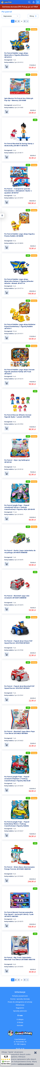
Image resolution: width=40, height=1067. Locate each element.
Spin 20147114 (18, 288)
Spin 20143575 (18, 921)
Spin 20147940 (18, 650)
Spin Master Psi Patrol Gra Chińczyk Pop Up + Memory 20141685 (18, 99)
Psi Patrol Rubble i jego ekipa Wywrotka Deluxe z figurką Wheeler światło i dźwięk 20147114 (18, 281)
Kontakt (20, 1025)
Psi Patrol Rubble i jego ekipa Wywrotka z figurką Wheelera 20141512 (16, 55)
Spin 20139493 (18, 876)
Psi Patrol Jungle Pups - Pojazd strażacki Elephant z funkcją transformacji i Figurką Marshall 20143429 (17, 780)
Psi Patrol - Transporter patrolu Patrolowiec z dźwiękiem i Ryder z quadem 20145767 (18, 191)
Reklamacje (20, 1005)
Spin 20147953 (18, 424)
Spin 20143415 (18, 514)
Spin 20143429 (18, 786)
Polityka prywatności (20, 996)
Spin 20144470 (18, 560)
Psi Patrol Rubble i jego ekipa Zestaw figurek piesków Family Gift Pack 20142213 (19, 372)
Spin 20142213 (18, 379)
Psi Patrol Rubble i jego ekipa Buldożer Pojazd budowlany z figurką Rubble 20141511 (20, 326)
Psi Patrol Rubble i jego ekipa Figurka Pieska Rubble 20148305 (19, 235)
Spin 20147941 (18, 695)
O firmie (20, 1022)
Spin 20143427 (18, 831)
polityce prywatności (26, 1064)
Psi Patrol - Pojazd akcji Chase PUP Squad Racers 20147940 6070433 (18, 642)
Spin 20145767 (18, 198)
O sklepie (20, 1019)
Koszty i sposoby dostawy (20, 999)
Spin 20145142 (18, 469)
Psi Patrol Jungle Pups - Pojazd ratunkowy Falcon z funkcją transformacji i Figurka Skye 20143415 (19, 507)
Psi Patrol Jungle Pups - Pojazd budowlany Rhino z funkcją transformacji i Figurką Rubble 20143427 (16, 825)
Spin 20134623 (18, 740)
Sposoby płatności (20, 1011)
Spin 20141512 (18, 62)
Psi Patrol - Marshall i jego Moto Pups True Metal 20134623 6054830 (19, 732)
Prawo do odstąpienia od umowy (20, 1002)
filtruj (32, 16)
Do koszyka (6, 66)
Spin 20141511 (18, 333)
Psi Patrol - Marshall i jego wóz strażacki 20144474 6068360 (16, 597)
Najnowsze (8, 16)
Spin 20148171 (18, 153)
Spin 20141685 (18, 107)
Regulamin (20, 1008)
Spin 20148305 (18, 243)
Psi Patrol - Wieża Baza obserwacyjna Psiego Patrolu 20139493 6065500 (19, 868)
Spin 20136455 (18, 967)
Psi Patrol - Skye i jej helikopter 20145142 (17, 461)
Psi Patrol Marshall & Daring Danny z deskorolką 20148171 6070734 (19, 145)
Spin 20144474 (18, 605)
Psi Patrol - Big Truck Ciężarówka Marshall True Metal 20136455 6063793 (19, 958)
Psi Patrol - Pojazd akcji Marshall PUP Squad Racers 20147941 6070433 (19, 687)
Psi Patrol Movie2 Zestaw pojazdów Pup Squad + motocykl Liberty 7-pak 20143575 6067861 (19, 914)
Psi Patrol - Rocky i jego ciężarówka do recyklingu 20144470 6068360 (20, 551)
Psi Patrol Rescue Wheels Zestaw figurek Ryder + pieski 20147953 (17, 416)
